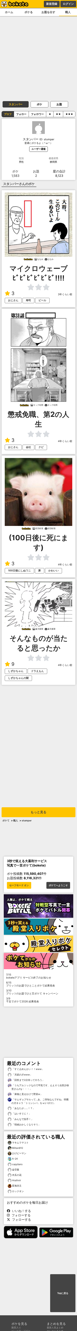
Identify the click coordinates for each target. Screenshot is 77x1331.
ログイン (68, 3)
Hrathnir (16, 1180)
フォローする (20, 1215)
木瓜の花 (17, 1174)
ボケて (5, 820)
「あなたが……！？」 (23, 1108)
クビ (41, 447)
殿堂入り (16, 1327)
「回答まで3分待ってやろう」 (27, 1079)
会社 (28, 447)
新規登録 (51, 3)
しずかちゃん (15, 671)
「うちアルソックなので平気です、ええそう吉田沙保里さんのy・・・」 (40, 1087)
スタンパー (16, 104)
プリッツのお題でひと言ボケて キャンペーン (32, 992)
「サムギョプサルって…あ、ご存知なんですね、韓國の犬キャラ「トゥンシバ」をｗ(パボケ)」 (40, 1101)
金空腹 (15, 1169)
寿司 (28, 300)
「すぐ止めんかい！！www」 (27, 1069)
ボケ (39, 104)
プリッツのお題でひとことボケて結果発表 (30, 984)
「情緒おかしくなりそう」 (25, 1124)
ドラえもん (37, 671)
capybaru (17, 1164)
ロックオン (18, 1191)
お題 (59, 104)
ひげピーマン (19, 1153)
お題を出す (48, 12)
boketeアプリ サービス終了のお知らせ (28, 976)
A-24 (15, 1158)
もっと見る (38, 812)
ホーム (9, 12)
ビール (42, 300)
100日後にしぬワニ (19, 570)
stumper (27, 820)
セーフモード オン (19, 885)
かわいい (53, 570)
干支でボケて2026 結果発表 (22, 1000)
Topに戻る (62, 1293)
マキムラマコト (20, 1142)
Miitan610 (17, 1147)
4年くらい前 (65, 441)
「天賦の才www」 (21, 1074)
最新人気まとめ (55, 1327)
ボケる (28, 12)
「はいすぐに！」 (21, 1113)
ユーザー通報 (38, 149)
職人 (15, 820)
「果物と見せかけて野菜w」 (26, 1094)
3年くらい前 (65, 294)
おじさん (13, 300)
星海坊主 (17, 1185)
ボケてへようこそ (58, 885)
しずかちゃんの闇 (18, 678)
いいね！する (20, 1211)
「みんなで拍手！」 (22, 1119)
